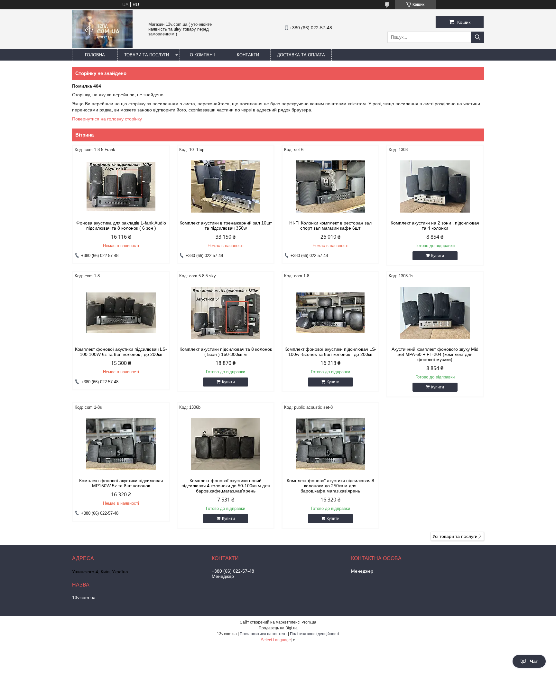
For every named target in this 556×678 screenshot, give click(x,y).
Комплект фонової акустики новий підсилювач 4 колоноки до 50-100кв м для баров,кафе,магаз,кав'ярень (225, 485)
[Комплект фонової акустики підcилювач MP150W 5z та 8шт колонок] (121, 444)
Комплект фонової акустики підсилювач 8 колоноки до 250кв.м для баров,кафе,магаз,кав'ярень (330, 485)
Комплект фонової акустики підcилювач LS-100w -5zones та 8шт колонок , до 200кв (330, 352)
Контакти (248, 55)
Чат (534, 661)
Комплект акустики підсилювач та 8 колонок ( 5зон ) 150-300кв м (226, 352)
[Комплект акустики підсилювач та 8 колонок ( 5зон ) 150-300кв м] (225, 313)
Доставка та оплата (301, 55)
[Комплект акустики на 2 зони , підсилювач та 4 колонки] (435, 186)
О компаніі (202, 55)
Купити (437, 255)
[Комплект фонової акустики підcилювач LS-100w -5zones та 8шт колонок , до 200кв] (330, 313)
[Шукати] (477, 37)
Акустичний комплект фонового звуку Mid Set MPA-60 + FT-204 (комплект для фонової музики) (435, 354)
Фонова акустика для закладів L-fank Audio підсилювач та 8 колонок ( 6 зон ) (121, 225)
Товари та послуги (146, 55)
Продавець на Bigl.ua (278, 628)
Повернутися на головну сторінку (107, 118)
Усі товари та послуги (454, 536)
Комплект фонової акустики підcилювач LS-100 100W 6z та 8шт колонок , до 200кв (121, 352)
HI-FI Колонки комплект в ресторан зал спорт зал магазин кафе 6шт (330, 225)
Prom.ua (308, 622)
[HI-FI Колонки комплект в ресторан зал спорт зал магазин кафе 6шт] (330, 186)
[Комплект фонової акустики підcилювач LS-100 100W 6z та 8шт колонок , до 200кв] (121, 313)
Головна (95, 55)
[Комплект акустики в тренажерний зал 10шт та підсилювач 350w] (225, 186)
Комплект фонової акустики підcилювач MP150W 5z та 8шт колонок (121, 483)
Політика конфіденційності (314, 634)
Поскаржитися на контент (263, 634)
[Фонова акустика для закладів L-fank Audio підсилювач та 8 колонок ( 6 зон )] (121, 186)
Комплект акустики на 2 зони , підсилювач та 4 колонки (435, 225)
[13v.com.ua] (102, 46)
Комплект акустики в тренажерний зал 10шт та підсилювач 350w (226, 225)
